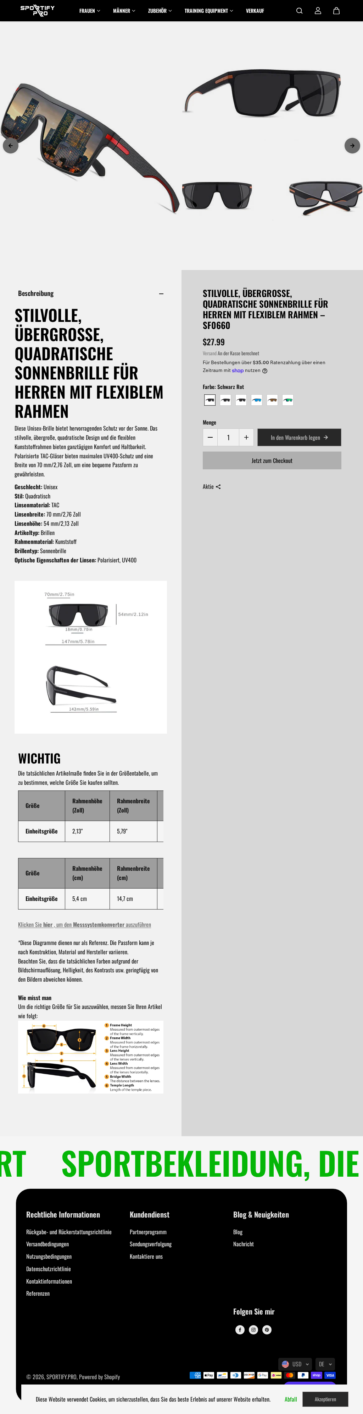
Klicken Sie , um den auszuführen (84, 924)
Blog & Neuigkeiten (261, 1215)
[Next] (352, 145)
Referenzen (38, 1293)
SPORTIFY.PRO (61, 1376)
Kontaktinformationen (49, 1281)
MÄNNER (121, 10)
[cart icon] (336, 10)
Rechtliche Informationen (63, 1215)
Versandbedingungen (47, 1244)
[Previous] (10, 145)
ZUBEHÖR (157, 10)
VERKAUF (255, 10)
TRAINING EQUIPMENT (206, 10)
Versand (210, 353)
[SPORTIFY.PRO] (37, 10)
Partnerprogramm (148, 1231)
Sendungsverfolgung (151, 1244)
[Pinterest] (267, 1330)
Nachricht (243, 1244)
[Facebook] (240, 1330)
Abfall (291, 1399)
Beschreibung (36, 293)
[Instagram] (253, 1330)
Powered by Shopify (99, 1376)
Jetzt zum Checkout (272, 460)
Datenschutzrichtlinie (48, 1268)
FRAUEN (87, 10)
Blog (237, 1231)
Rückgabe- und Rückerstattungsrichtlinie (69, 1231)
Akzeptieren (325, 1399)
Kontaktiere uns (146, 1256)
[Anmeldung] (318, 10)
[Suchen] (299, 10)
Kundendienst (149, 1215)
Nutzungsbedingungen (49, 1256)
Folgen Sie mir (254, 1312)
